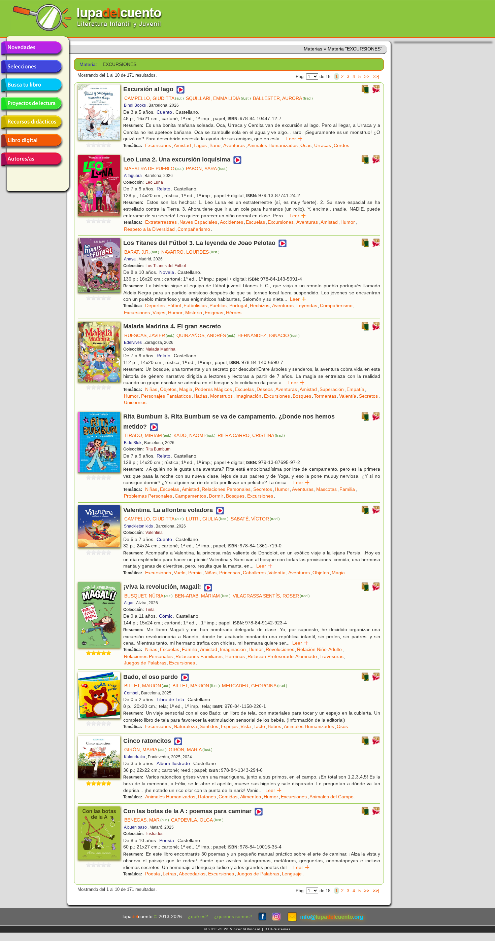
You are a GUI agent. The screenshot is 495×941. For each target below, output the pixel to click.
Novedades (31, 48)
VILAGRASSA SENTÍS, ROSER (271, 596)
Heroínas (235, 656)
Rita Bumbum (157, 449)
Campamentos (190, 496)
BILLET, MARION (147, 685)
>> (366, 76)
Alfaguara (133, 175)
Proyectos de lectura (31, 103)
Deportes (155, 305)
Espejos (229, 726)
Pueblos (218, 305)
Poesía (166, 840)
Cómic (165, 616)
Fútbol (174, 305)
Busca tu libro (31, 85)
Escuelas (255, 222)
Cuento (164, 112)
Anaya (130, 259)
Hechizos (259, 305)
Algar (129, 603)
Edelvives (133, 342)
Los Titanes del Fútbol (165, 265)
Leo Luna (154, 182)
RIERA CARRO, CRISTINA (251, 435)
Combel (131, 693)
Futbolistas (195, 305)
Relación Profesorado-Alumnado (282, 656)
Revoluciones (280, 649)
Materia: (88, 64)
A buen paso (135, 827)
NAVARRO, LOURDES (190, 252)
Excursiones (158, 145)
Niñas (151, 389)
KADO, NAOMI (194, 435)
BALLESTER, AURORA (283, 98)
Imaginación (248, 396)
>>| (376, 76)
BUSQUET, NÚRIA (148, 596)
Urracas (322, 145)
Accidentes (231, 222)
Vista (245, 726)
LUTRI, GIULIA (207, 518)
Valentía (347, 396)
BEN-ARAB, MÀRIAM (203, 596)
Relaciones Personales (226, 489)
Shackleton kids (138, 526)
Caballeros (254, 572)
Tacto (259, 726)
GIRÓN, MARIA (145, 749)
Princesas (229, 572)
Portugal (238, 305)
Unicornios (135, 402)
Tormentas (325, 396)
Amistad (182, 145)
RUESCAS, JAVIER (149, 335)
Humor (347, 222)
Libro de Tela (170, 699)
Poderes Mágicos (213, 389)
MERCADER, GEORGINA (254, 685)
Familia (347, 489)
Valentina (154, 532)
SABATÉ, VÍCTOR (255, 518)
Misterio (193, 312)
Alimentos (250, 796)
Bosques (302, 396)
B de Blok (132, 442)
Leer (294, 138)
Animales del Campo (331, 796)
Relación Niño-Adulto (319, 649)
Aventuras (234, 145)
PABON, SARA (207, 168)
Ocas (305, 145)
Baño (215, 145)
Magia (185, 389)
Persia (195, 572)
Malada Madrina (160, 349)
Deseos (265, 389)
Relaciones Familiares (199, 656)
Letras (169, 873)
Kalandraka (134, 757)
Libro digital (31, 140)
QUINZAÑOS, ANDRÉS (205, 335)
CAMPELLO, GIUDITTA (154, 98)
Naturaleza (185, 726)
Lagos (200, 145)
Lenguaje (292, 873)
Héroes (233, 312)
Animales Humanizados (273, 145)
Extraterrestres (161, 222)
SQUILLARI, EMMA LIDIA (218, 98)
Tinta (150, 609)
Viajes (159, 312)
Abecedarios (192, 873)
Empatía (355, 389)
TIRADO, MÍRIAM (147, 435)
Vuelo (180, 572)
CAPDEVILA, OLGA (197, 820)
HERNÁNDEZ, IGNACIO (268, 335)
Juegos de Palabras (145, 662)
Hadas (200, 396)
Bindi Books (135, 105)
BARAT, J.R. (141, 252)
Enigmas (214, 312)
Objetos (168, 389)
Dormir (216, 496)
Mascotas (326, 489)
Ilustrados (154, 833)
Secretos (368, 396)
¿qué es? (198, 916)
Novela (166, 272)
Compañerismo (193, 229)
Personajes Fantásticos (166, 396)
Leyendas (306, 305)
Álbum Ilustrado (173, 763)
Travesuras (331, 656)
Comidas (228, 796)
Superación (332, 389)
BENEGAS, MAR (146, 820)
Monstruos (221, 396)
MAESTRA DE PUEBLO (154, 168)
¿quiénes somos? (233, 916)
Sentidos (209, 726)
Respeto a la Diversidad (149, 229)
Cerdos (341, 145)
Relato (163, 188)
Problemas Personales (148, 496)
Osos (342, 726)
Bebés (274, 726)
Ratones (207, 796)
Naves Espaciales (198, 222)
